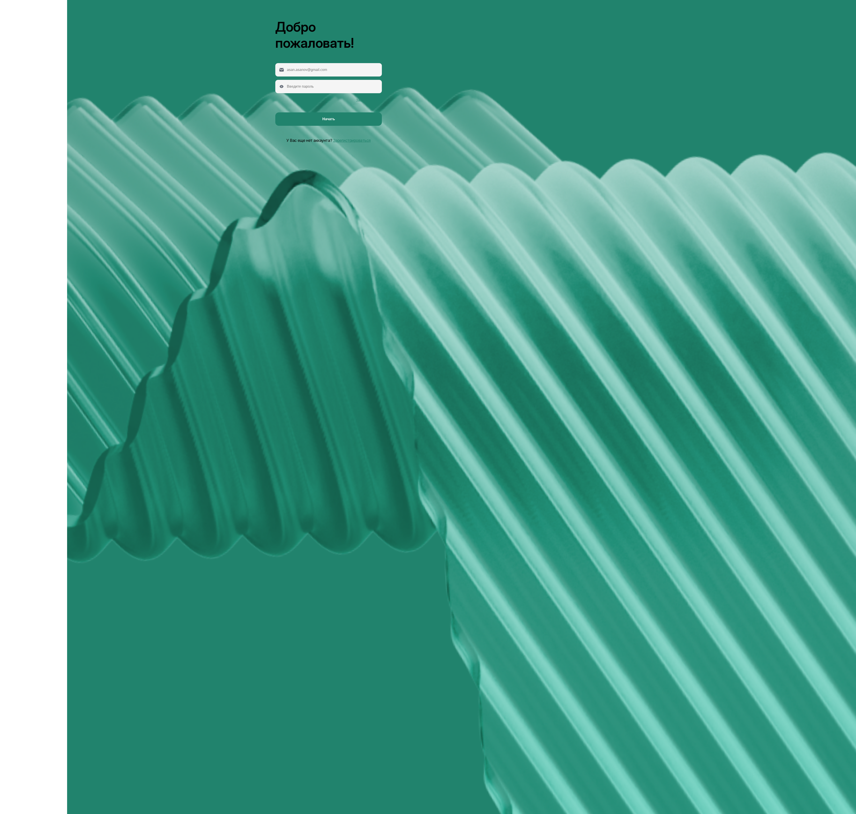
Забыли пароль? (369, 100)
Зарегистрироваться (352, 140)
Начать (328, 119)
